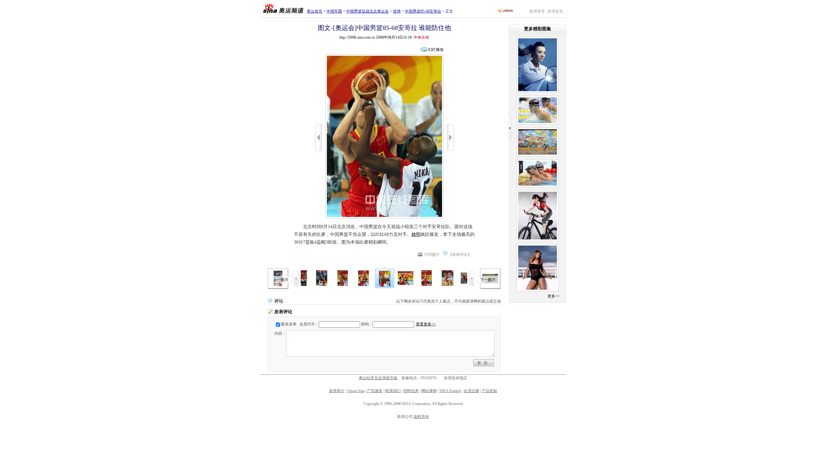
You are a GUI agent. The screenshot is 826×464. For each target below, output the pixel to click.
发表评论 (460, 254)
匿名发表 (289, 324)
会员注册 (471, 391)
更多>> (554, 296)
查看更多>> (426, 324)
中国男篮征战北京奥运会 (367, 11)
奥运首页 (314, 11)
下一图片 (488, 279)
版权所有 (421, 416)
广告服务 (375, 391)
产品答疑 (489, 391)
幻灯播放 (436, 49)
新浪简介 (337, 391)
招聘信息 (411, 391)
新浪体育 (537, 11)
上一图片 (280, 279)
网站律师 (429, 391)
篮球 (397, 11)
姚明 (415, 234)
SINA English (450, 391)
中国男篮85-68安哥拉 (423, 11)
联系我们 (393, 391)
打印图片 (432, 254)
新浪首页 (555, 11)
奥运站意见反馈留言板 (378, 378)
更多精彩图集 (537, 28)
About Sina (356, 391)
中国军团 (334, 11)
